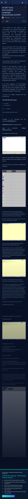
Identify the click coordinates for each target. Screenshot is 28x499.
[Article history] (12, 17)
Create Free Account (8, 496)
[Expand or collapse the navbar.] (2, 2)
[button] (25, 2)
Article (23, 21)
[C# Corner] (6, 2)
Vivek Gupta (7, 17)
